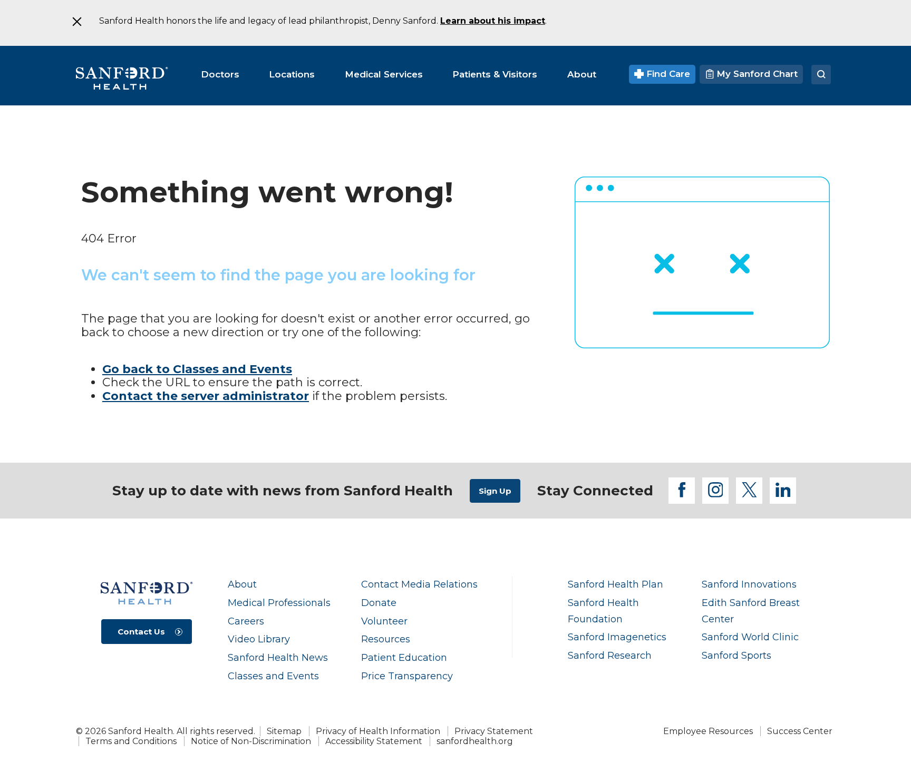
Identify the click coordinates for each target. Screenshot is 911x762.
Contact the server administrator (205, 396)
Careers (246, 621)
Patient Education (404, 657)
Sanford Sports (736, 655)
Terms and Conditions (131, 741)
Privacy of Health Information (378, 731)
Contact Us (141, 632)
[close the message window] (76, 21)
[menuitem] (220, 74)
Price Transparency (407, 676)
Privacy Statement (493, 731)
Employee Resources (708, 731)
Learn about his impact (492, 21)
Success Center (799, 731)
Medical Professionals (279, 603)
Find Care (667, 74)
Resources (385, 639)
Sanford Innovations (749, 584)
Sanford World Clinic (750, 637)
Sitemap (284, 731)
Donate (378, 603)
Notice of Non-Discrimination (251, 741)
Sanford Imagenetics (617, 637)
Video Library (259, 639)
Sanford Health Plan (615, 584)
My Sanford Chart (756, 74)
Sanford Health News (278, 657)
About (242, 584)
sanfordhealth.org (475, 741)
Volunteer (384, 621)
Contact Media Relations (419, 584)
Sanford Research (610, 655)
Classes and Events (273, 676)
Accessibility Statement (373, 741)
